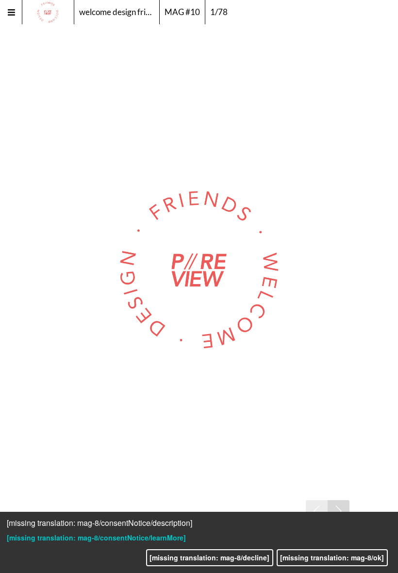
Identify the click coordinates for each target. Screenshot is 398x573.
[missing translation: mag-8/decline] (209, 557)
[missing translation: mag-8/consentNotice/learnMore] (96, 537)
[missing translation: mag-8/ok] (332, 557)
